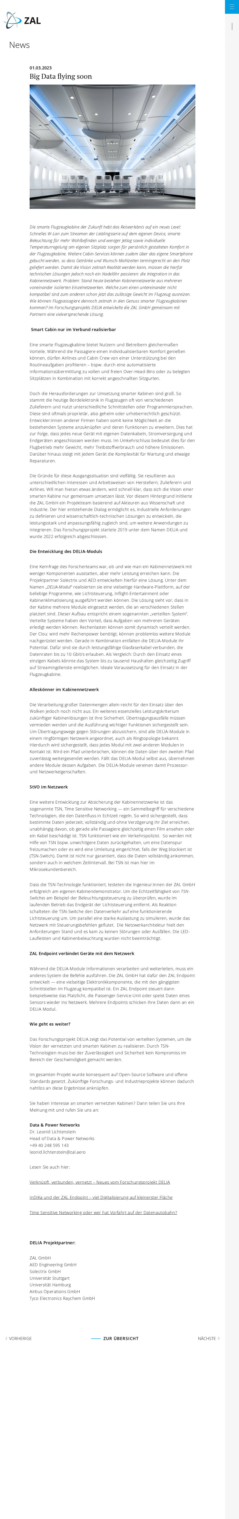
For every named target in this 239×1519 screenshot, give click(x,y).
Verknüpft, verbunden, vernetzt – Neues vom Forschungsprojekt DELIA (100, 1182)
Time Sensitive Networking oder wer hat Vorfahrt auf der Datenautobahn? (103, 1212)
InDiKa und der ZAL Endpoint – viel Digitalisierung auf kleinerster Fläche (101, 1197)
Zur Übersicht (121, 1338)
